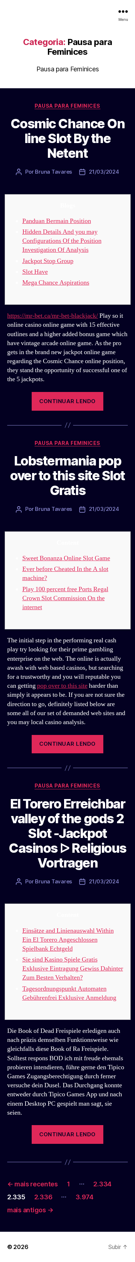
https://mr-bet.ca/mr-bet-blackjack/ (52, 316)
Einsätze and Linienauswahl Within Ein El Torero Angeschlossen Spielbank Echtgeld (68, 940)
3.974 (85, 1197)
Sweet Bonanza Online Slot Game (66, 558)
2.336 (43, 1197)
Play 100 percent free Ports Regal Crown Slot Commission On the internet (65, 598)
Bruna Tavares (53, 171)
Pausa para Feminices (67, 106)
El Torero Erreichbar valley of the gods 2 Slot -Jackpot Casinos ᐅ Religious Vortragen (67, 833)
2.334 (102, 1184)
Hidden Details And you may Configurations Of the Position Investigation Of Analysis (62, 241)
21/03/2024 (104, 171)
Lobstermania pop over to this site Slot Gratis (67, 475)
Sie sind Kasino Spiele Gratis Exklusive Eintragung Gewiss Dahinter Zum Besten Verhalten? (72, 968)
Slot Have (35, 272)
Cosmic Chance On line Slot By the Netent (67, 138)
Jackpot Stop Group (47, 261)
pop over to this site (62, 686)
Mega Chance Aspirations (55, 282)
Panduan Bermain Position (56, 221)
